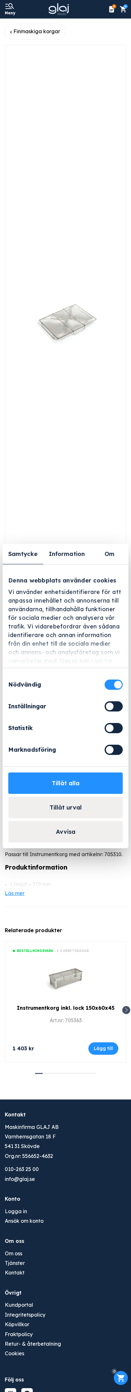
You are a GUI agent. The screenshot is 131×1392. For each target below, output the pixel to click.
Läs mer (14, 893)
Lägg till (103, 1048)
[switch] (114, 706)
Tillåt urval (66, 807)
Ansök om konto (24, 1221)
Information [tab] (67, 554)
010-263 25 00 (22, 1169)
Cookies (14, 1353)
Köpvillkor (17, 1324)
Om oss (13, 1253)
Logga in (16, 1211)
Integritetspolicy (25, 1315)
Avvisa (65, 831)
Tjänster (15, 1263)
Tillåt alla (65, 783)
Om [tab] (109, 554)
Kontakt (14, 1272)
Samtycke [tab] (23, 554)
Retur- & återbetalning (33, 1344)
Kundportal (19, 1305)
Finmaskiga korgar (36, 31)
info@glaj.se (20, 1179)
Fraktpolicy (19, 1334)
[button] (126, 1010)
